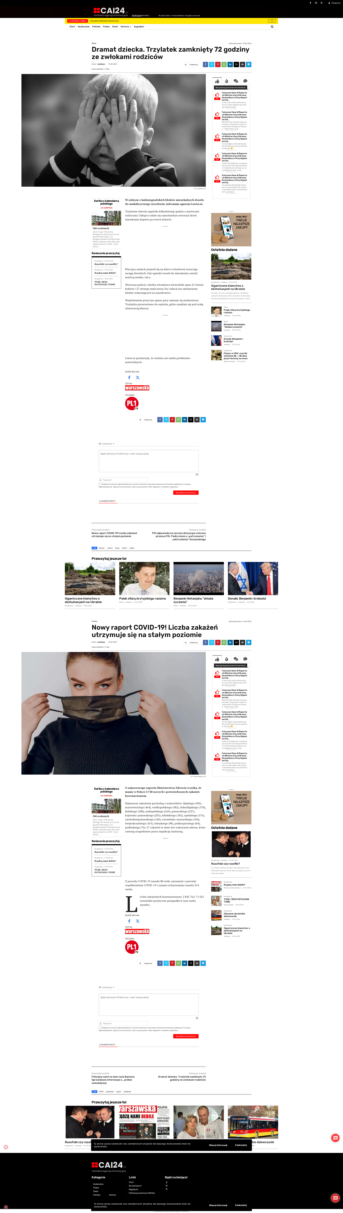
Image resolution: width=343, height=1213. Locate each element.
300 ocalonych (101, 228)
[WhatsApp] (224, 64)
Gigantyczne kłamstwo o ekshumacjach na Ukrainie (228, 287)
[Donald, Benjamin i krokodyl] (216, 340)
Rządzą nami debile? (105, 272)
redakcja (101, 64)
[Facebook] (310, 3)
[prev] (269, 21)
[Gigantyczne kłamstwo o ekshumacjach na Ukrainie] (231, 266)
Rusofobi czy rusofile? (106, 264)
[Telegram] (248, 64)
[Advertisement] (165, 246)
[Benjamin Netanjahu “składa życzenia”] (216, 326)
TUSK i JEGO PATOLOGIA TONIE (104, 283)
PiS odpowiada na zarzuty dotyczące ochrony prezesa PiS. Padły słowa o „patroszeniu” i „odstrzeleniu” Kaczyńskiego (179, 536)
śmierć (124, 548)
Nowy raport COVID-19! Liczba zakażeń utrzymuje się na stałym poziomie (114, 535)
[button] (272, 26)
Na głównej (98, 261)
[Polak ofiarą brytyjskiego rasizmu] (216, 311)
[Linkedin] (230, 64)
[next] (274, 21)
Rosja (117, 548)
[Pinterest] (218, 64)
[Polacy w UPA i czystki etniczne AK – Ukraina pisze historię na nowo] (216, 355)
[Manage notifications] (6, 1207)
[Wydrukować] (242, 64)
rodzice (110, 548)
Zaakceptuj (241, 1205)
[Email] (236, 64)
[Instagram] (316, 3)
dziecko (102, 548)
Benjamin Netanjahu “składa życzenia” (234, 325)
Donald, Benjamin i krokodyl (233, 340)
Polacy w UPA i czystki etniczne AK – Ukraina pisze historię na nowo (236, 356)
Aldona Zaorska (229, 361)
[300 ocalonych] (106, 218)
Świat (94, 43)
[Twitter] (321, 3)
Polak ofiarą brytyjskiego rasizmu (107, 21)
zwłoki (132, 548)
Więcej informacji (218, 1205)
